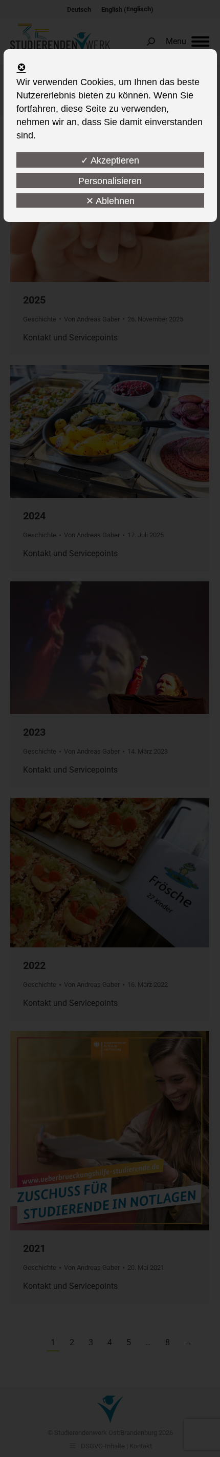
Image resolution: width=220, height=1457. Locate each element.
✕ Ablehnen (110, 201)
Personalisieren (110, 181)
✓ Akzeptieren (110, 160)
